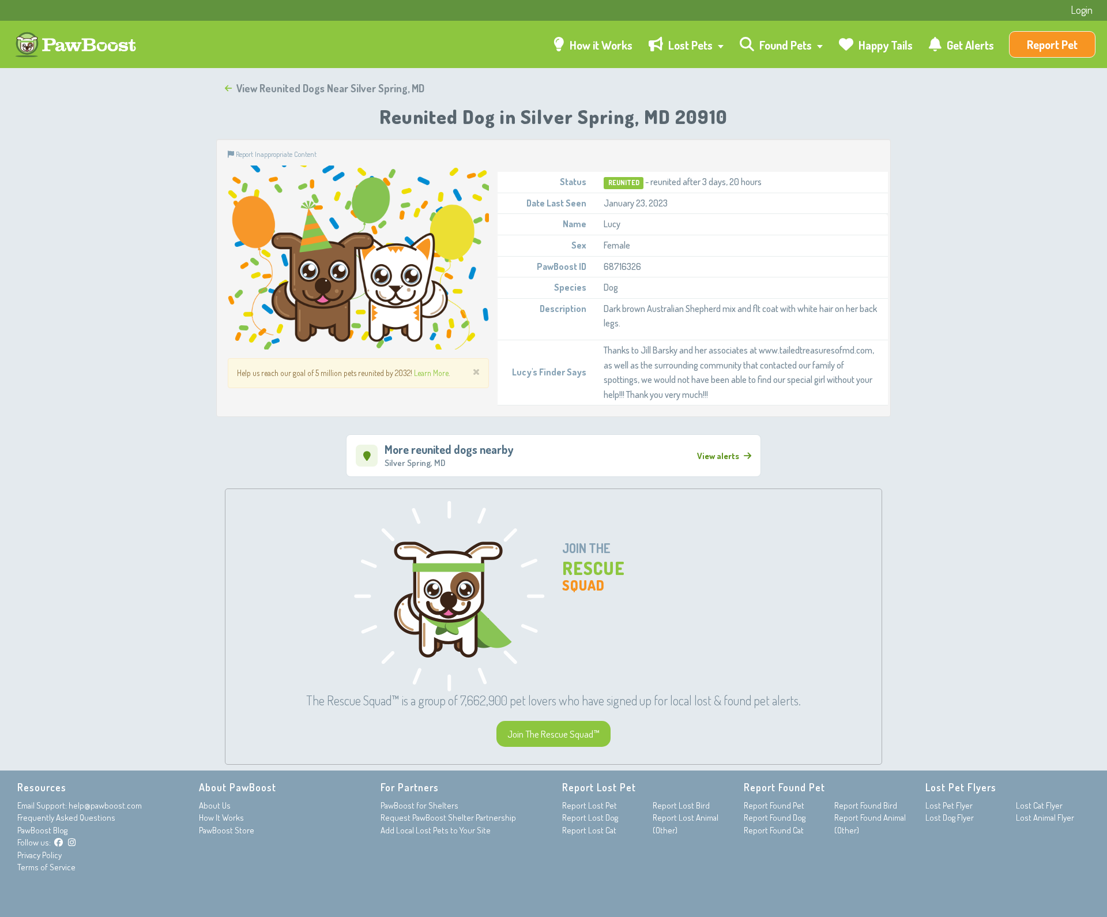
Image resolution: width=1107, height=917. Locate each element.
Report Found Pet (774, 805)
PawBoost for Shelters (419, 805)
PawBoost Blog (42, 830)
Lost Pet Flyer (949, 805)
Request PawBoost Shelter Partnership (448, 817)
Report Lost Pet (589, 805)
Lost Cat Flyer (1039, 805)
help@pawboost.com (105, 805)
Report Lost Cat (589, 830)
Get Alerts (969, 44)
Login (1082, 9)
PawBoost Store (226, 830)
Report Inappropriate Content (275, 154)
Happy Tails (884, 44)
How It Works (221, 817)
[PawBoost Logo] (77, 44)
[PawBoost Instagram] (72, 842)
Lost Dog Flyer (949, 817)
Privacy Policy (39, 855)
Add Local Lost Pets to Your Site (436, 830)
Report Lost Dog (590, 817)
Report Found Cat (774, 830)
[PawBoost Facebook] (58, 842)
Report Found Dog (774, 817)
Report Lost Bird (681, 805)
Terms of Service (46, 867)
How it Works (599, 44)
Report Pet (1052, 44)
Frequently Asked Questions (66, 817)
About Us (215, 805)
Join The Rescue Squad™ (553, 734)
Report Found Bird (865, 805)
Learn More (431, 373)
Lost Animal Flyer (1045, 817)
